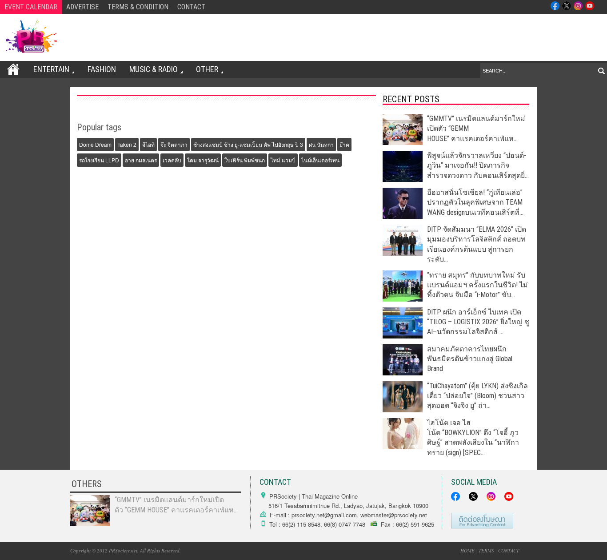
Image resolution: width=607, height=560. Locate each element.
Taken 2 (126, 144)
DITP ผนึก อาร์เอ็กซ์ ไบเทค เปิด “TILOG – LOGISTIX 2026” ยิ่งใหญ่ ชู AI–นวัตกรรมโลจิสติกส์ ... (478, 322)
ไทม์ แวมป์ (283, 160)
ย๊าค (344, 144)
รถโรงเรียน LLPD (99, 160)
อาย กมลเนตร (141, 160)
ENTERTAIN (51, 69)
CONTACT (191, 7)
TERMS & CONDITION (138, 7)
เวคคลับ (172, 160)
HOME (467, 550)
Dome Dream (95, 144)
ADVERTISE (82, 7)
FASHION (102, 69)
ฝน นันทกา (321, 144)
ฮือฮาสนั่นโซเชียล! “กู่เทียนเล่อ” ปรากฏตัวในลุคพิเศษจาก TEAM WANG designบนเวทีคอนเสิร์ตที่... (475, 202)
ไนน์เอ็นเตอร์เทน (320, 160)
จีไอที (148, 144)
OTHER (207, 69)
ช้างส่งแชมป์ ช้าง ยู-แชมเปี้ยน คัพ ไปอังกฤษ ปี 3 (248, 144)
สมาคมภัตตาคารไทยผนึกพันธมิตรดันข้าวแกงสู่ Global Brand (469, 359)
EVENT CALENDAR (30, 7)
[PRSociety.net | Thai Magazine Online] (31, 36)
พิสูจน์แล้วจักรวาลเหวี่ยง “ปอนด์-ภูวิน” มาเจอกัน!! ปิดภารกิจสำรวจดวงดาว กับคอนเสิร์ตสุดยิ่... (478, 165)
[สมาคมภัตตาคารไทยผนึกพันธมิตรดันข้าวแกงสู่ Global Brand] (403, 373)
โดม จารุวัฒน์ (203, 160)
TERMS (486, 550)
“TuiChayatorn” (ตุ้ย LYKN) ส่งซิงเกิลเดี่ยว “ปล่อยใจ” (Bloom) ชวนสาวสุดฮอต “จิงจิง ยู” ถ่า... (477, 396)
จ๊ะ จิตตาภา (174, 144)
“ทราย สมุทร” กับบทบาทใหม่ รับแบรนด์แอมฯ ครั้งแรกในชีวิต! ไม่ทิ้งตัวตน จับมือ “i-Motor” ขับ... (477, 285)
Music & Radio (153, 69)
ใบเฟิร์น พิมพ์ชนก (244, 160)
